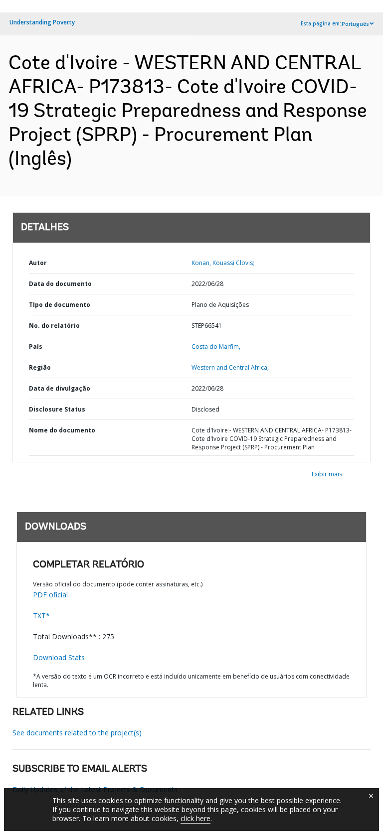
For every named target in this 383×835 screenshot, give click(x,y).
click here (195, 818)
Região (40, 367)
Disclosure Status (57, 409)
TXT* (41, 615)
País (35, 346)
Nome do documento (62, 430)
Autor (38, 263)
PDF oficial (50, 594)
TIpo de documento (59, 304)
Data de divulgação (59, 388)
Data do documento (60, 283)
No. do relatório (54, 325)
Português (355, 23)
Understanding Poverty (42, 22)
